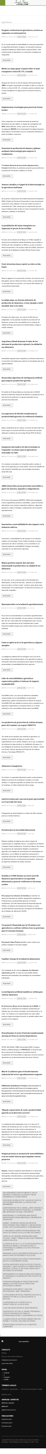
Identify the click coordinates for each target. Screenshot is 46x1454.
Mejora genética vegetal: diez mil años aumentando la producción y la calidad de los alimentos (21, 566)
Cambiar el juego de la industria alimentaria (21, 959)
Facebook (6, 1373)
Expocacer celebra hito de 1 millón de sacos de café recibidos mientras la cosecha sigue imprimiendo (22, 1202)
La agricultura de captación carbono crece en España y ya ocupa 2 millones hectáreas (21, 1320)
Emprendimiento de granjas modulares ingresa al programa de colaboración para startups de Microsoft (22, 1276)
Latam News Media (7, 1363)
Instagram (7, 1377)
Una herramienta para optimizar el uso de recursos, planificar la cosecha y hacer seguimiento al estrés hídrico (20, 1195)
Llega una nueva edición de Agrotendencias (20, 1308)
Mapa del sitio (6, 1394)
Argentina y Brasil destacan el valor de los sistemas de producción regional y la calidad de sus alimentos (22, 344)
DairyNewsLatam (7, 1426)
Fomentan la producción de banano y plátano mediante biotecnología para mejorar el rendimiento (21, 151)
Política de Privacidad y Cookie (31, 1389)
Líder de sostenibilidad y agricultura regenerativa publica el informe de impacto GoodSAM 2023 (20, 681)
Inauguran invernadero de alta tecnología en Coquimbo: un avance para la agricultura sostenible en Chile (21, 450)
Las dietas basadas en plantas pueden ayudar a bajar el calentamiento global (22, 1260)
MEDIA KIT (5, 1406)
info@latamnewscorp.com (9, 1360)
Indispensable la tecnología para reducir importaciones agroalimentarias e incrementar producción (22, 1217)
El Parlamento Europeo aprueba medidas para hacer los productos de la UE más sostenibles (22, 1232)
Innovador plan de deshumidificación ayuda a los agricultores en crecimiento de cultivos (22, 1254)
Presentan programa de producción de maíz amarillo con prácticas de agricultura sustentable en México (20, 1284)
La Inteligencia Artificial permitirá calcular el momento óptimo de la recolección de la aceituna (22, 1297)
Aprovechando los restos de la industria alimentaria (19, 1326)
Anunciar (11, 1403)
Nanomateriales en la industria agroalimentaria (22, 604)
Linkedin (6, 1379)
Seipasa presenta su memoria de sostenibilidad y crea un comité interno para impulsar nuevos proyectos (23, 1157)
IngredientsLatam (7, 1419)
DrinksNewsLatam (7, 1423)
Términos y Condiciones (10, 1389)
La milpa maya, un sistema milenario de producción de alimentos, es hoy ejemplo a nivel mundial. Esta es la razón (22, 303)
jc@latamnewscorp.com (9, 1410)
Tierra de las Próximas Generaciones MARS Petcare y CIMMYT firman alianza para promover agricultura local (23, 1238)
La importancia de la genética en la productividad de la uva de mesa (17, 1303)
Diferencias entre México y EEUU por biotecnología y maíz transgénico (17, 1290)
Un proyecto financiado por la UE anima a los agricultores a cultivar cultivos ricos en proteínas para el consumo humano (23, 928)
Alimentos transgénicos (12, 766)
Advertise (5, 1403)
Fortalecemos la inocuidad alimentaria (18, 830)
